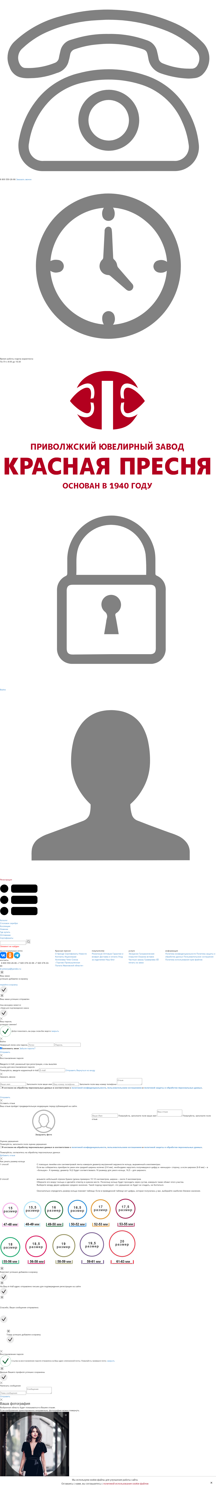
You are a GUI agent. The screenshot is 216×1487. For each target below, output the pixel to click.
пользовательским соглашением (124, 1087)
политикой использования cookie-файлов (126, 1483)
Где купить (5, 931)
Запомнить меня (10, 1048)
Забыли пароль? (27, 1048)
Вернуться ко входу (85, 1070)
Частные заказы (136, 959)
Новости (83, 953)
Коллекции (5, 926)
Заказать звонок (23, 179)
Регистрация (6, 879)
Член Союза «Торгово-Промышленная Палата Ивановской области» (69, 962)
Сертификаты (6, 937)
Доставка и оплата (109, 956)
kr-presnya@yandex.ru (10, 968)
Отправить (5, 1051)
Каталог (3, 920)
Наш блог (110, 959)
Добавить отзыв (7, 1155)
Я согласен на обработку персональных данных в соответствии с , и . (102, 1087)
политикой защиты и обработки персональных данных (173, 1087)
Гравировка (149, 959)
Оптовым (107, 953)
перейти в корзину (9, 984)
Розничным (97, 953)
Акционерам (70, 956)
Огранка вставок (146, 956)
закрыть (55, 1030)
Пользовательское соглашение (199, 956)
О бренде (59, 953)
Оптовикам (5, 934)
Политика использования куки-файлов (183, 959)
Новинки (4, 929)
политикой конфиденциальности (89, 1087)
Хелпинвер (60, 959)
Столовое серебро (9, 923)
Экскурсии (133, 953)
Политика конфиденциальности (180, 953)
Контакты (59, 956)
